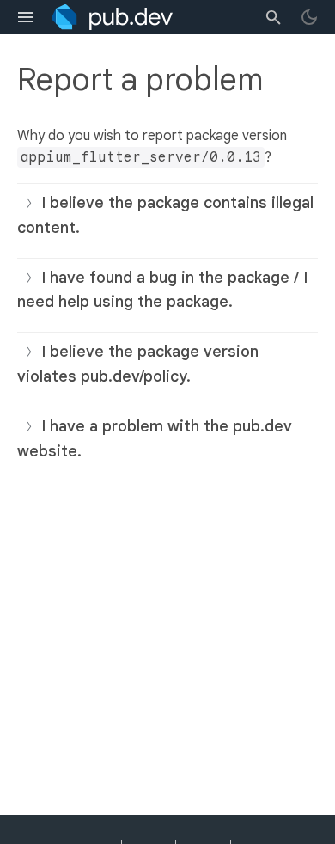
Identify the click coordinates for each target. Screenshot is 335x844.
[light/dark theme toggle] (309, 17)
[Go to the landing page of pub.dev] (112, 17)
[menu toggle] (25, 17)
